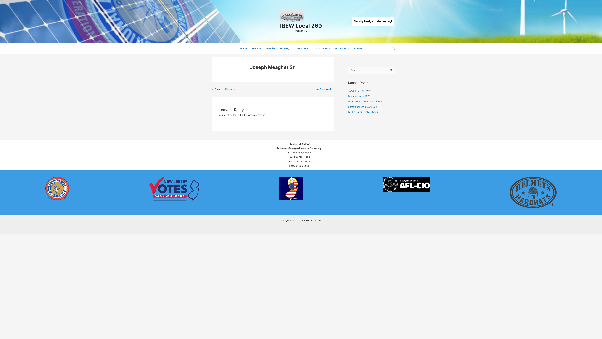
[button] (259, 48)
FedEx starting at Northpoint (363, 111)
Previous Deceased (224, 89)
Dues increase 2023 (359, 96)
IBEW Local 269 (301, 25)
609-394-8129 (301, 161)
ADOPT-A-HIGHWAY (359, 90)
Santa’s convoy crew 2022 (362, 106)
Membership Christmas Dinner (365, 101)
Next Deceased (324, 89)
